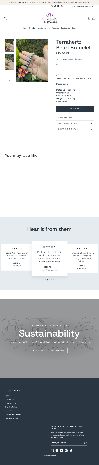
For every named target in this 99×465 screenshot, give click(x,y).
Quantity (61, 65)
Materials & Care (68, 123)
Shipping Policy (11, 407)
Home (25, 28)
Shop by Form (42, 28)
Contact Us (65, 28)
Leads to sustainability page (49, 350)
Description (65, 117)
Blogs (74, 28)
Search (8, 396)
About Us (55, 28)
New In (32, 28)
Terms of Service (11, 418)
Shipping (70, 78)
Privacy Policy (10, 403)
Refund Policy (10, 411)
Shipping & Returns (69, 129)
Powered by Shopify (49, 456)
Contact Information (13, 414)
